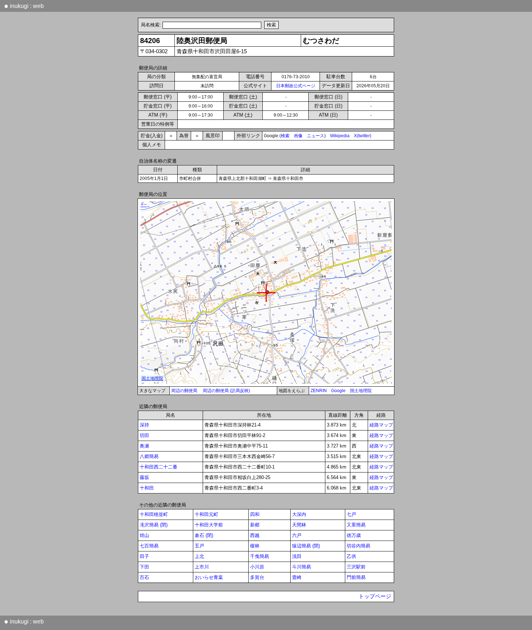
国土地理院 (361, 390)
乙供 (351, 556)
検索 (285, 135)
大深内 (299, 514)
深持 (144, 425)
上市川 (202, 567)
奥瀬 (144, 446)
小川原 (257, 567)
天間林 (299, 525)
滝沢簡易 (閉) (154, 525)
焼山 (144, 535)
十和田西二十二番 (158, 467)
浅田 (296, 556)
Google (338, 390)
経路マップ (381, 425)
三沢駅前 (356, 567)
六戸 (296, 535)
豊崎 (296, 577)
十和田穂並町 (154, 514)
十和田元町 (206, 514)
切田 (144, 435)
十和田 (147, 488)
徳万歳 (354, 535)
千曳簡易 (259, 556)
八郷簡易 (149, 456)
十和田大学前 (209, 525)
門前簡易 (356, 577)
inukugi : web (24, 6)
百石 (144, 577)
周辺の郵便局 (184, 390)
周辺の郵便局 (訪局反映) (226, 390)
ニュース (315, 135)
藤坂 (144, 477)
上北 (199, 556)
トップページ (375, 596)
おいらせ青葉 (209, 577)
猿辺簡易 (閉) (306, 546)
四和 (254, 514)
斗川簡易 (301, 567)
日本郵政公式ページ (295, 85)
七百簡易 (149, 546)
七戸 (351, 514)
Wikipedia (340, 135)
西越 (254, 535)
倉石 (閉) (204, 535)
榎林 (254, 546)
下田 (144, 567)
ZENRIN (319, 390)
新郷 (254, 525)
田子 (144, 556)
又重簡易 (356, 525)
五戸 (199, 546)
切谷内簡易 (358, 546)
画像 (298, 135)
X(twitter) (362, 135)
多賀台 (257, 577)
